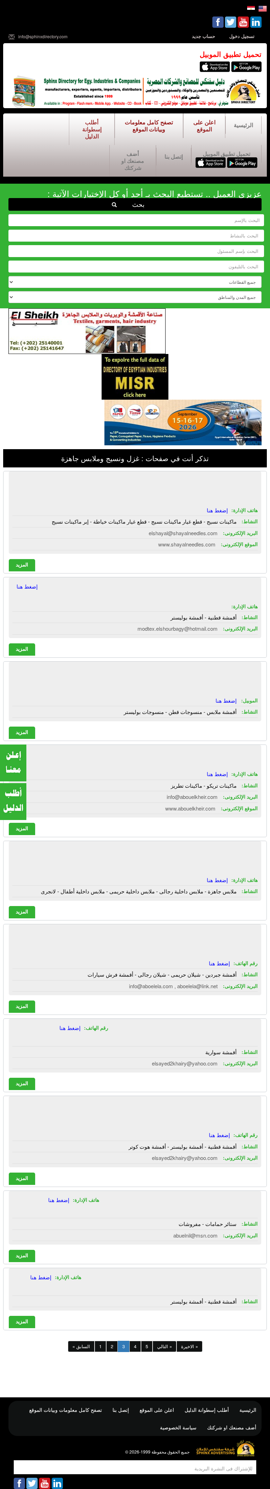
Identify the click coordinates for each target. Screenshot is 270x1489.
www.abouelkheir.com (190, 808)
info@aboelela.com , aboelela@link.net (173, 986)
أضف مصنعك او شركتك (132, 161)
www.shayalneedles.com (187, 544)
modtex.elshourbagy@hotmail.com (177, 628)
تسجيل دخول (242, 36)
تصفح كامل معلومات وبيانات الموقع (149, 125)
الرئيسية (243, 125)
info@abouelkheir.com (192, 796)
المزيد (22, 564)
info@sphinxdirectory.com (43, 36)
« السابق (81, 1346)
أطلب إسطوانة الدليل (92, 129)
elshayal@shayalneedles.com (183, 533)
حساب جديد (203, 36)
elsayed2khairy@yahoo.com (185, 1063)
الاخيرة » (189, 1346)
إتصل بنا (174, 156)
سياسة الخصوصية (178, 1427)
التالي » (164, 1346)
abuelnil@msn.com (195, 1235)
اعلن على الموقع (204, 125)
